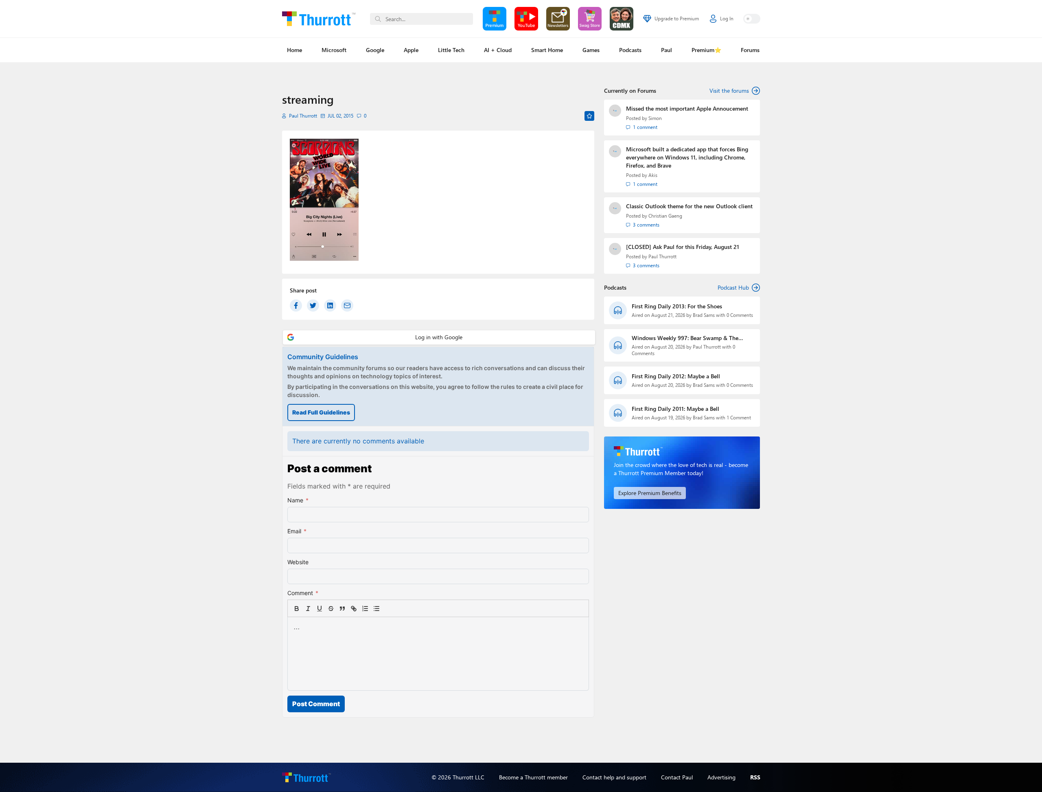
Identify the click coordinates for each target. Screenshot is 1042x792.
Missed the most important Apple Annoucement (687, 108)
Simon (655, 118)
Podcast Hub (733, 287)
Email (296, 531)
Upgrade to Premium (677, 18)
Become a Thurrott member (533, 777)
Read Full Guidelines (321, 412)
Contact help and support (614, 777)
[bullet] (376, 608)
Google (375, 50)
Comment (302, 592)
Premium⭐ (706, 50)
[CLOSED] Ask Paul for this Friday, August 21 (682, 247)
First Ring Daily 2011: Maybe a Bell (675, 408)
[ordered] (365, 608)
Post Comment (316, 704)
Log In (726, 18)
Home (294, 50)
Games (591, 50)
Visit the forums (729, 90)
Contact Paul (677, 777)
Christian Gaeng (665, 216)
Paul (666, 50)
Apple (411, 50)
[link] (388, 608)
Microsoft (334, 50)
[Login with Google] (439, 337)
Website (298, 562)
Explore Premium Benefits (649, 493)
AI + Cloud (498, 50)
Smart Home (547, 50)
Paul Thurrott (303, 116)
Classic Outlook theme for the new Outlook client (689, 206)
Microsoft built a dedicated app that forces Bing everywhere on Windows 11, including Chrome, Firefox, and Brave (687, 157)
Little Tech (451, 50)
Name (298, 500)
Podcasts (630, 50)
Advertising (721, 777)
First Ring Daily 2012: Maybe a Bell (676, 376)
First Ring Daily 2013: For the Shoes (677, 306)
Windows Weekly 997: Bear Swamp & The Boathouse (685, 338)
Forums (750, 50)
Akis (652, 175)
